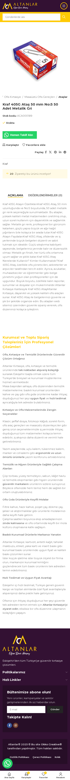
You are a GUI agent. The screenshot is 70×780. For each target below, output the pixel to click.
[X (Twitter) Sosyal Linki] (50, 152)
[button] (7, 763)
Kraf (5, 163)
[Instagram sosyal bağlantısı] (15, 725)
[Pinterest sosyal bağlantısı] (55, 152)
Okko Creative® (51, 744)
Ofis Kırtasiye (12, 96)
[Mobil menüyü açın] (64, 6)
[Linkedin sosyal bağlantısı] (60, 152)
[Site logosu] (20, 5)
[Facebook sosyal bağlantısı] (46, 152)
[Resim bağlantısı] (20, 645)
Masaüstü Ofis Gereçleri (39, 96)
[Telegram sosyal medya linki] (65, 152)
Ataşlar (62, 96)
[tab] (15, 195)
